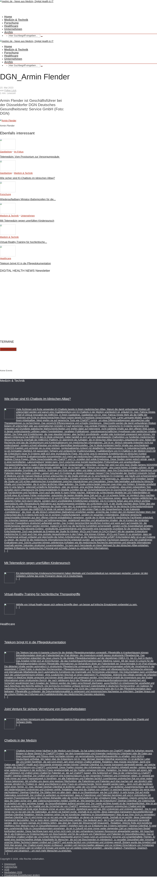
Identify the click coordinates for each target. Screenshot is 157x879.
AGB (6, 869)
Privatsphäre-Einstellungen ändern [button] (22, 875)
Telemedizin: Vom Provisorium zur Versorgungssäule (30, 156)
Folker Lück (10, 90)
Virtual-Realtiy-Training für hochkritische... (23, 242)
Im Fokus (18, 151)
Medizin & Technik (16, 19)
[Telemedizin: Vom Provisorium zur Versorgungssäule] (7, 148)
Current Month (8, 349)
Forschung (11, 22)
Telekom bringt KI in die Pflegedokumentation (25, 263)
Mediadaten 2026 (13, 872)
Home (8, 16)
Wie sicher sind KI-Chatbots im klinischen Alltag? (27, 178)
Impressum (10, 864)
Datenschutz (10, 866)
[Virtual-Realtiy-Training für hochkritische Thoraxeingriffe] (7, 234)
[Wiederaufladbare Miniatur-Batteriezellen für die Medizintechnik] (7, 191)
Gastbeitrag (6, 151)
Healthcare (11, 25)
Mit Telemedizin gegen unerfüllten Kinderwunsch (27, 220)
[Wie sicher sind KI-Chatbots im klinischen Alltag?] (7, 170)
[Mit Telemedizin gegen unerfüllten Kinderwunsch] (7, 212)
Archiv (8, 32)
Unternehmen (13, 29)
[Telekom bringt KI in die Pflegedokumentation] (7, 255)
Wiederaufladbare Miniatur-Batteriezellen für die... (28, 199)
